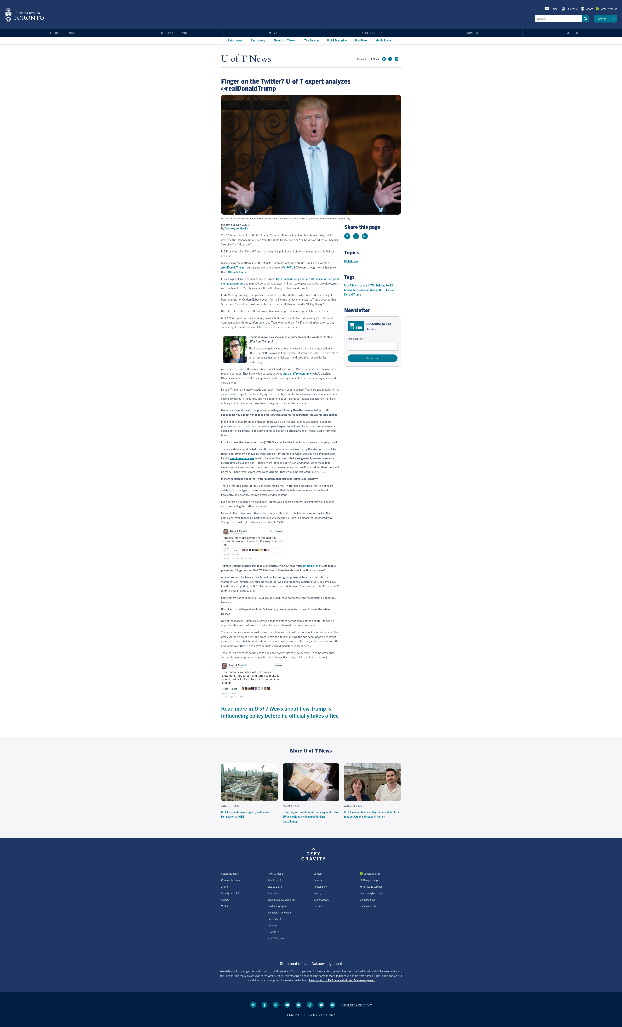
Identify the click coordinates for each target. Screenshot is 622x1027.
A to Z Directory (275, 938)
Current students (174, 32)
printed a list (310, 565)
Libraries (272, 925)
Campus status (608, 8)
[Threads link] (332, 1005)
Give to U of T (274, 886)
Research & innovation (279, 912)
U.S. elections (387, 289)
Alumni (273, 32)
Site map (318, 905)
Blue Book (361, 40)
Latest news (235, 40)
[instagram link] (396, 59)
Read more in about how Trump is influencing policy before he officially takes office (280, 712)
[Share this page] (365, 236)
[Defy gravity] (313, 853)
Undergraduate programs (281, 899)
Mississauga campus (371, 886)
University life (274, 918)
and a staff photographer (298, 373)
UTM (371, 285)
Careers (318, 880)
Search (585, 18)
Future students (62, 32)
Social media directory (356, 1005)
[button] (605, 19)
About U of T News (284, 40)
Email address (355, 338)
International (361, 289)
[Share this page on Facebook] (356, 236)
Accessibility (320, 886)
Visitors (572, 32)
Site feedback (321, 899)
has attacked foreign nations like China (299, 278)
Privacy (318, 893)
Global (374, 289)
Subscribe (372, 358)
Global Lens (351, 261)
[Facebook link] (390, 59)
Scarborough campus (371, 893)
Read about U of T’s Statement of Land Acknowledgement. (342, 980)
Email (554, 8)
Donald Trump (352, 294)
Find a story (258, 40)
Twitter (380, 285)
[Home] (25, 14)
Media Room (383, 40)
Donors (472, 32)
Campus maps (367, 899)
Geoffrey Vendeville (236, 228)
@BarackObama (237, 272)
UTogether (273, 931)
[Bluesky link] (321, 1005)
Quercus (572, 8)
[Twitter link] (384, 59)
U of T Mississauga (355, 285)
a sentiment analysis (242, 458)
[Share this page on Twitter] (347, 236)
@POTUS (290, 267)
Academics (273, 893)
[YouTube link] (287, 1005)
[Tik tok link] (310, 1005)
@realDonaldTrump (232, 267)
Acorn (589, 8)
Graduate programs (277, 905)
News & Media (275, 873)
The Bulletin (311, 40)
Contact (318, 873)
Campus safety (368, 905)
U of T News (246, 59)
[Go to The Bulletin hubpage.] (356, 326)
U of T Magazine (337, 40)
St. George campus (370, 880)
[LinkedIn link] (298, 1005)
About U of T (274, 880)
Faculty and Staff (373, 32)
